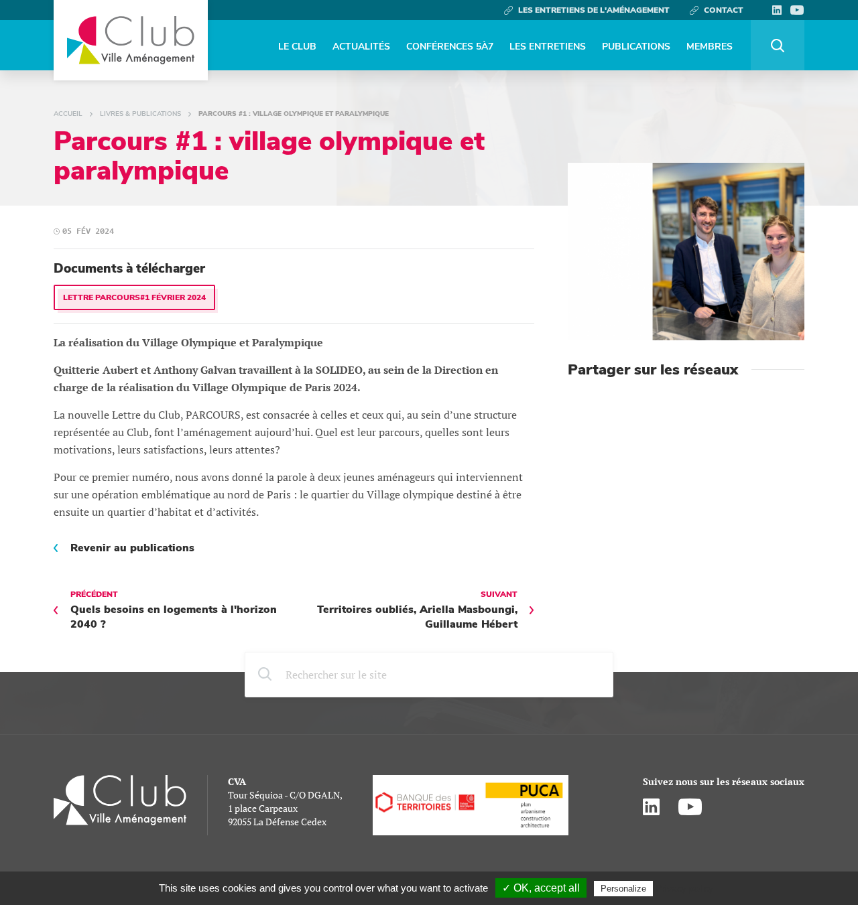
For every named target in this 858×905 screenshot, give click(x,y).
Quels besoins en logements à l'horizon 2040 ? (173, 610)
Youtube (797, 10)
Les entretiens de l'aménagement (594, 10)
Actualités (361, 46)
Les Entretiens (547, 46)
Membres (709, 46)
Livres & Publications (140, 114)
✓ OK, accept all (541, 888)
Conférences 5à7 (449, 46)
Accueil (68, 114)
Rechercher (777, 45)
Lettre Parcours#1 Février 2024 (134, 297)
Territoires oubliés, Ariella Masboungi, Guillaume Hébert (417, 610)
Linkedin (777, 10)
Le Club (297, 46)
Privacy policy (684, 888)
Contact (723, 10)
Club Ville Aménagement (131, 40)
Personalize (623, 889)
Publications (636, 46)
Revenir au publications (132, 548)
